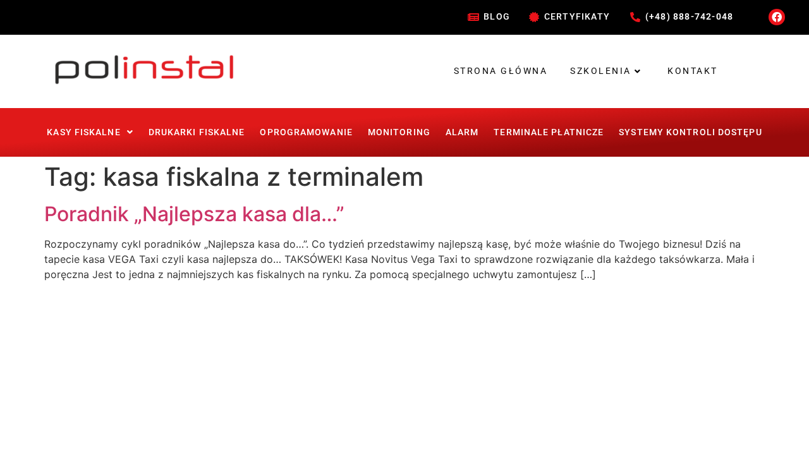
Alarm (462, 132)
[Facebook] (777, 17)
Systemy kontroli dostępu (690, 132)
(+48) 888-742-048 (689, 16)
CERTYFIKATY (577, 16)
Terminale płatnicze (549, 132)
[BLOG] (473, 17)
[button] (89, 132)
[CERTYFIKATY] (534, 17)
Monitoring (399, 132)
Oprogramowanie (306, 132)
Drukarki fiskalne (197, 132)
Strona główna (501, 71)
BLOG (497, 16)
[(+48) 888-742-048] (635, 17)
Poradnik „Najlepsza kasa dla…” (194, 214)
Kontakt (692, 71)
